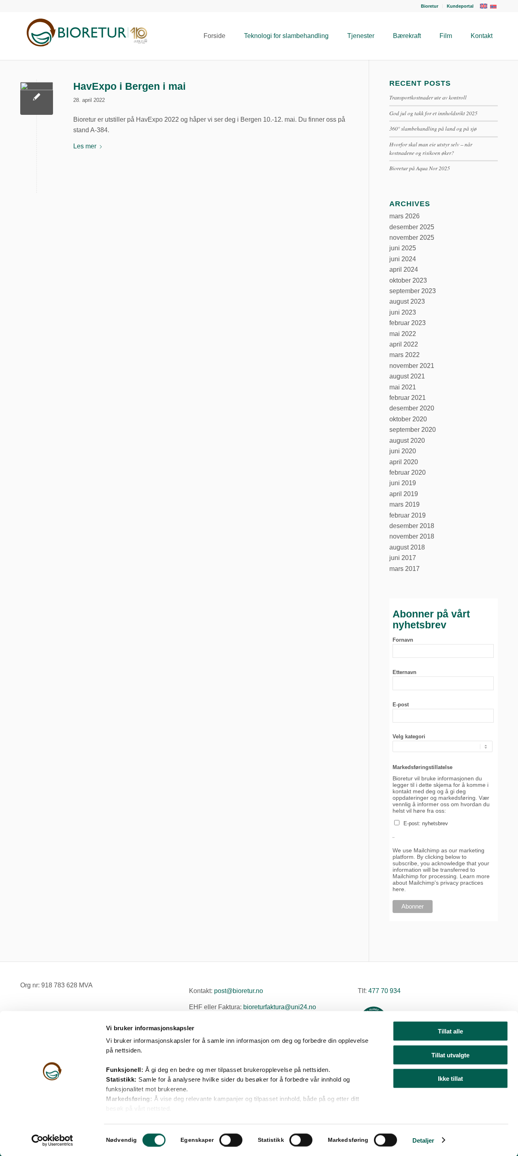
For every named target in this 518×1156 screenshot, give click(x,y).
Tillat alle (450, 1031)
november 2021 (411, 365)
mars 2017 (404, 568)
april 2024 (403, 269)
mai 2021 (402, 387)
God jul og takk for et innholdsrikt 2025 (433, 113)
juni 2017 (402, 557)
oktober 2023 (408, 280)
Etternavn (404, 672)
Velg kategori (409, 736)
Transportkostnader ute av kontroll (428, 97)
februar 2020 (407, 472)
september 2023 (412, 290)
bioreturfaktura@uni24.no (279, 1007)
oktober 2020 (408, 419)
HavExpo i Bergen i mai (129, 86)
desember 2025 (411, 227)
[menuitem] (430, 6)
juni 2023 (402, 312)
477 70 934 (384, 990)
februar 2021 (407, 397)
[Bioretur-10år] (85, 36)
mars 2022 (404, 354)
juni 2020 (402, 451)
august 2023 (407, 301)
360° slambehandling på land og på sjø (433, 128)
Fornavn (403, 640)
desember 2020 (411, 408)
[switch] (230, 1139)
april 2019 (403, 493)
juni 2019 (402, 483)
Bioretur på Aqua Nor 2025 (419, 168)
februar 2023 (407, 322)
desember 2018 (411, 525)
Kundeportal (460, 6)
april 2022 (403, 344)
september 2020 (412, 429)
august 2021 (407, 376)
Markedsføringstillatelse (422, 767)
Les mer (84, 146)
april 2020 (403, 462)
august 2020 (407, 440)
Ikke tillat (450, 1078)
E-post (401, 705)
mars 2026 (404, 216)
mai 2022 (402, 333)
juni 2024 (402, 259)
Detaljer (423, 1140)
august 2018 (407, 547)
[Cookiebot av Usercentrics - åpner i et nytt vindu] (52, 1140)
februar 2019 (407, 515)
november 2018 (411, 536)
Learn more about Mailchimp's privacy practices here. (441, 882)
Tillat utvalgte (450, 1054)
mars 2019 (404, 504)
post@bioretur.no (238, 990)
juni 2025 (402, 248)
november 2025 (411, 237)
